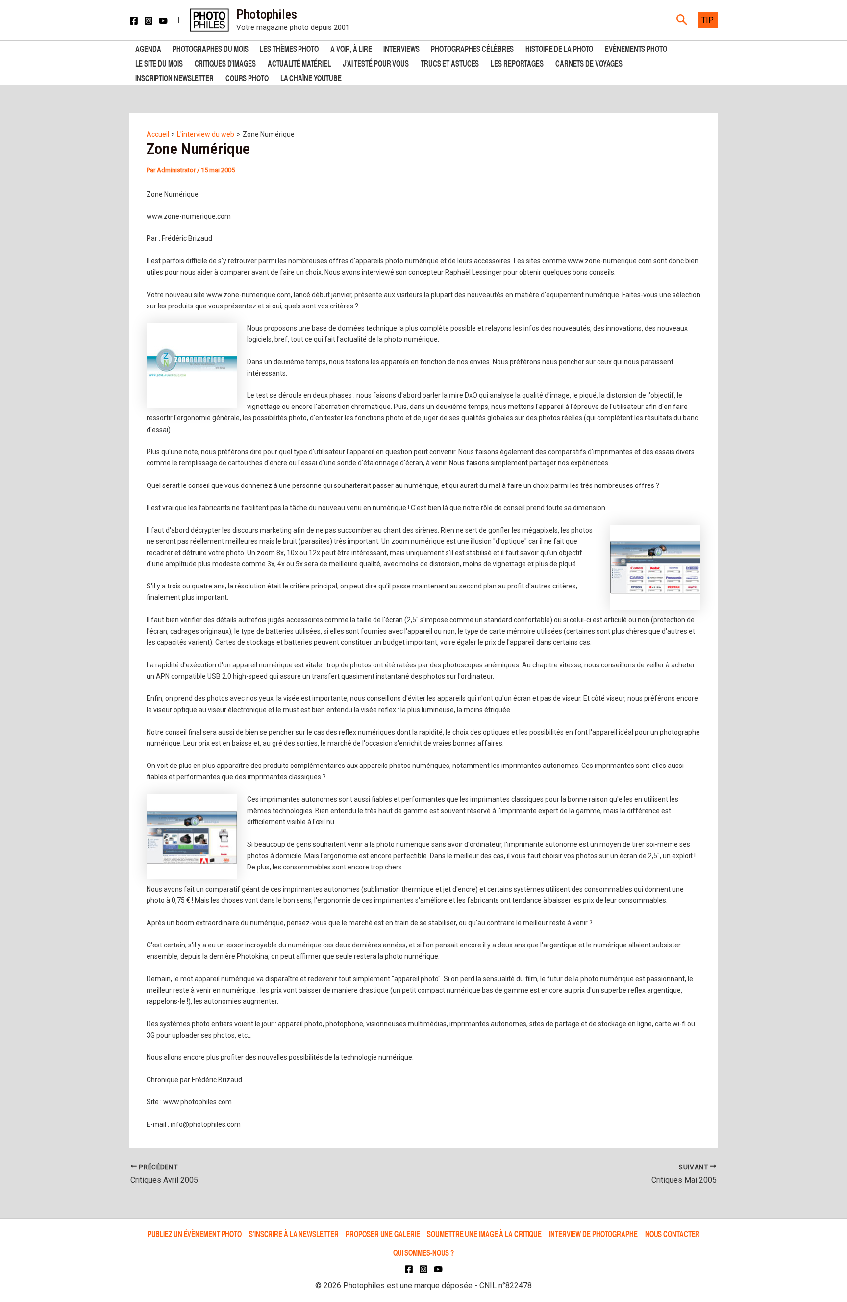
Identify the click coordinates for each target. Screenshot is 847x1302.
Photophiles (266, 14)
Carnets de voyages (589, 62)
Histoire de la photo (559, 47)
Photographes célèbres (472, 47)
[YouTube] (163, 20)
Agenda (148, 47)
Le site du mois (159, 62)
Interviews (401, 47)
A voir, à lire (351, 47)
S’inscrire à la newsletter (293, 1233)
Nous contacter (672, 1233)
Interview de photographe (593, 1233)
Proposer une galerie (383, 1233)
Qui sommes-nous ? (423, 1252)
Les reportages (517, 62)
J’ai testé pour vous (376, 62)
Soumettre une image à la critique (484, 1233)
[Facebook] (133, 20)
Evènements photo (636, 47)
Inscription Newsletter (174, 77)
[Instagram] (148, 20)
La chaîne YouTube (311, 77)
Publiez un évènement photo (195, 1233)
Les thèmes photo (289, 47)
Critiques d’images (225, 62)
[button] (682, 20)
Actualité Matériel (299, 62)
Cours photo (247, 77)
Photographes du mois (210, 47)
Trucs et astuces (450, 62)
